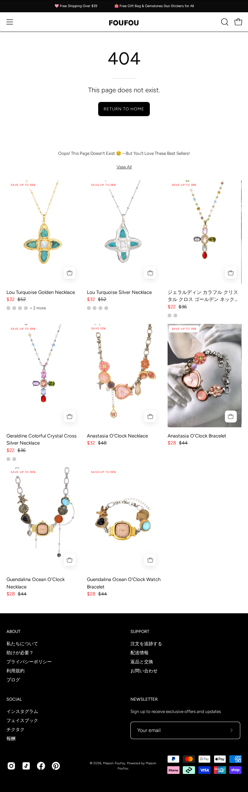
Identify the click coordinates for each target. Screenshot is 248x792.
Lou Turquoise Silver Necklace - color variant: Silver (89, 308)
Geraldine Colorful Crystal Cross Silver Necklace (41, 439)
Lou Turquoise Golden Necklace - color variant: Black (26, 308)
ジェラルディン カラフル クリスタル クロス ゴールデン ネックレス (203, 296)
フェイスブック (22, 720)
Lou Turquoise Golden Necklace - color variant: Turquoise (8, 308)
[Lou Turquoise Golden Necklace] (43, 232)
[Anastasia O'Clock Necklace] (124, 375)
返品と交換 (141, 662)
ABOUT (13, 631)
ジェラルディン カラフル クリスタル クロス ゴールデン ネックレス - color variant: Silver (175, 315)
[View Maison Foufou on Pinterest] (56, 766)
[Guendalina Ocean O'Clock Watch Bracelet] (124, 519)
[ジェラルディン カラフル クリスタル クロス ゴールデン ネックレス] (205, 232)
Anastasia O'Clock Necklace (117, 436)
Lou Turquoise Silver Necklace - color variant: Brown (100, 308)
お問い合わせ (144, 671)
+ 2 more (38, 308)
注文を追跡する (146, 643)
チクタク (15, 729)
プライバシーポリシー (29, 662)
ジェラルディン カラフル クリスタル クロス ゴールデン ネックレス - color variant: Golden (169, 315)
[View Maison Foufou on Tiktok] (26, 766)
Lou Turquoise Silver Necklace (119, 292)
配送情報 (139, 652)
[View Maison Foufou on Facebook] (41, 766)
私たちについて (22, 643)
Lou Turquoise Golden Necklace (40, 292)
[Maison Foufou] (124, 22)
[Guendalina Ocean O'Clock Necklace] (43, 519)
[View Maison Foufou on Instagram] (11, 766)
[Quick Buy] (70, 273)
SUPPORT (139, 631)
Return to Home (124, 108)
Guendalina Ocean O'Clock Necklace (35, 583)
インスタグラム (22, 711)
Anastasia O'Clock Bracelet (197, 436)
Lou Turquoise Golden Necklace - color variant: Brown (20, 308)
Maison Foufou (114, 763)
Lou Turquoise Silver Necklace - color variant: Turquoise (95, 308)
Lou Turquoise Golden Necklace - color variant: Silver (14, 308)
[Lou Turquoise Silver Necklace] (124, 232)
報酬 (11, 738)
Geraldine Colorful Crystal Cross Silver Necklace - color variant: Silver (8, 459)
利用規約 (15, 671)
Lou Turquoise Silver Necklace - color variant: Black (106, 308)
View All (124, 166)
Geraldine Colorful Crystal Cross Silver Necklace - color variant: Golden (14, 459)
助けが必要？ (20, 652)
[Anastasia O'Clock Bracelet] (205, 375)
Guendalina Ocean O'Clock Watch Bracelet (123, 583)
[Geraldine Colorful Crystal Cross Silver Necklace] (43, 375)
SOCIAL (14, 699)
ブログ (13, 680)
